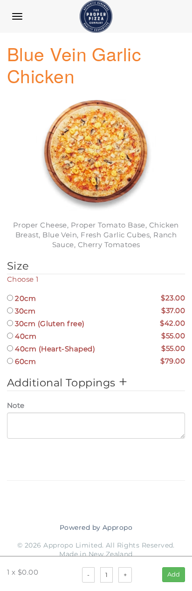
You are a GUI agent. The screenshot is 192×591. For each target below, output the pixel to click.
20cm (99, 298)
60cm (99, 361)
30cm (99, 310)
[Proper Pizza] (96, 16)
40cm (99, 336)
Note (16, 405)
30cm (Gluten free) (99, 323)
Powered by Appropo (96, 527)
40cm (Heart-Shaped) (99, 348)
